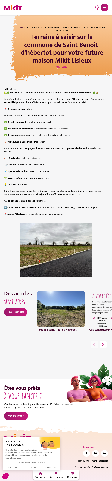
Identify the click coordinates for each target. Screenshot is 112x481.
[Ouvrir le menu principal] (104, 7)
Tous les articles (16, 312)
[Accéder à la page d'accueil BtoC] (13, 7)
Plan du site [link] (83, 461)
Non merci (12, 467)
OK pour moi (50, 467)
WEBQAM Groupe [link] (100, 467)
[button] (5, 476)
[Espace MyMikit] (96, 7)
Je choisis (31, 467)
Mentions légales (100, 461)
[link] (86, 453)
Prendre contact (16, 416)
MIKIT (21, 27)
